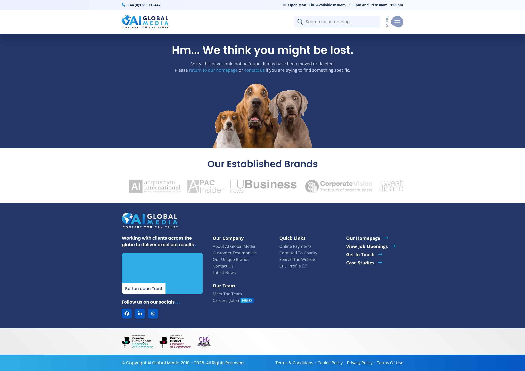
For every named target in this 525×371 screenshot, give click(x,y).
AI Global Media (163, 363)
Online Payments (295, 246)
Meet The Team (227, 294)
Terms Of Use (390, 362)
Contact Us (223, 266)
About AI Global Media (234, 246)
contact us (254, 70)
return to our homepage (213, 70)
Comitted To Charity (298, 253)
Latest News (224, 272)
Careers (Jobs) (226, 300)
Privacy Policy (360, 362)
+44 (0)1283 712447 (144, 4)
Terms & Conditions (294, 362)
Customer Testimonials (235, 253)
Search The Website (297, 259)
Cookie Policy (330, 362)
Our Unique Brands (231, 259)
